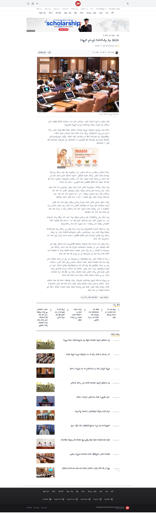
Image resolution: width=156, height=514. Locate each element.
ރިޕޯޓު (75, 13)
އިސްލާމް (50, 13)
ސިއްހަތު (82, 13)
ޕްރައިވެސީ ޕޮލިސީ (44, 508)
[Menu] (127, 3)
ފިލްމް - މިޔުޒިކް (67, 13)
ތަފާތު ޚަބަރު (58, 13)
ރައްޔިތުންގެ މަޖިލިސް (104, 297)
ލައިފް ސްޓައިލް (42, 13)
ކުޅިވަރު (100, 13)
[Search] (28, 3)
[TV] (32, 3)
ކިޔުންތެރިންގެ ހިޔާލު (36, 508)
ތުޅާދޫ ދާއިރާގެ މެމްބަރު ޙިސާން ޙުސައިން (89, 297)
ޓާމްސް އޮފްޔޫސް (29, 508)
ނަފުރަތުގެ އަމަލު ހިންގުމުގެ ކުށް (109, 35)
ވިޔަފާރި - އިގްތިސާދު (91, 13)
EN (37, 3)
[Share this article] (49, 52)
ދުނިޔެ (107, 13)
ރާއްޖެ (112, 13)
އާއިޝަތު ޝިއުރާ (111, 52)
